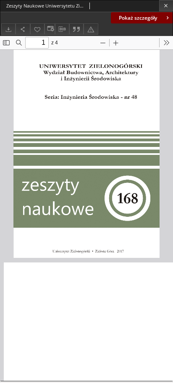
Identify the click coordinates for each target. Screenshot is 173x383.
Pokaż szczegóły (138, 17)
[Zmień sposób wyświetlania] (50, 29)
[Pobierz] (8, 29)
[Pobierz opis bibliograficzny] (62, 29)
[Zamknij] (166, 5)
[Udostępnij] (23, 29)
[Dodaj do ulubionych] (37, 29)
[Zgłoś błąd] (91, 29)
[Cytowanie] (76, 29)
